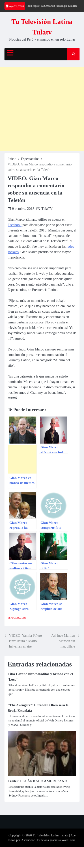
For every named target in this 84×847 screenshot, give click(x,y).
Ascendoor (28, 840)
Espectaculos (17, 617)
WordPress (68, 840)
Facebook (15, 225)
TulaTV (47, 209)
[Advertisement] (42, 109)
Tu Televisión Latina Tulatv (50, 835)
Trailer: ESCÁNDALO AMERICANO (37, 781)
